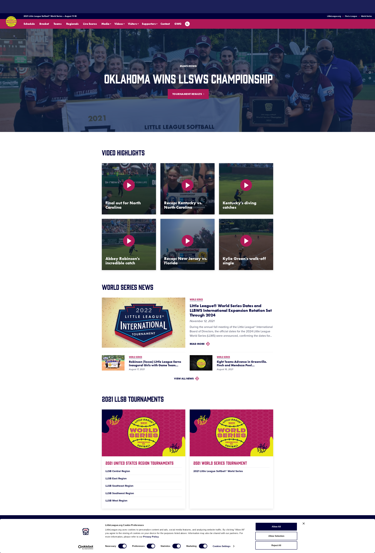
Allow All (276, 526)
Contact (165, 23)
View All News (184, 378)
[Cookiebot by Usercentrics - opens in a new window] (86, 547)
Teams (58, 23)
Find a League (351, 16)
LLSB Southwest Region (119, 493)
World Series (366, 16)
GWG (177, 23)
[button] (370, 67)
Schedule (29, 23)
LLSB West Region (116, 500)
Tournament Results (187, 94)
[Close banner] (304, 524)
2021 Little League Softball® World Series (218, 471)
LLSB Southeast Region (119, 485)
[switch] (151, 546)
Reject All (276, 545)
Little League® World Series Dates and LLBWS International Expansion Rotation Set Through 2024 (231, 310)
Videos (118, 23)
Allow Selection (276, 536)
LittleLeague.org (334, 16)
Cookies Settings (221, 546)
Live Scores (90, 23)
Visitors (132, 23)
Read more (197, 343)
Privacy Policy (151, 536)
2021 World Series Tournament (220, 463)
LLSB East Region (116, 478)
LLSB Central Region (117, 471)
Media (105, 23)
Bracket (44, 23)
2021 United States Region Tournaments (139, 463)
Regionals (72, 23)
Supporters (149, 23)
